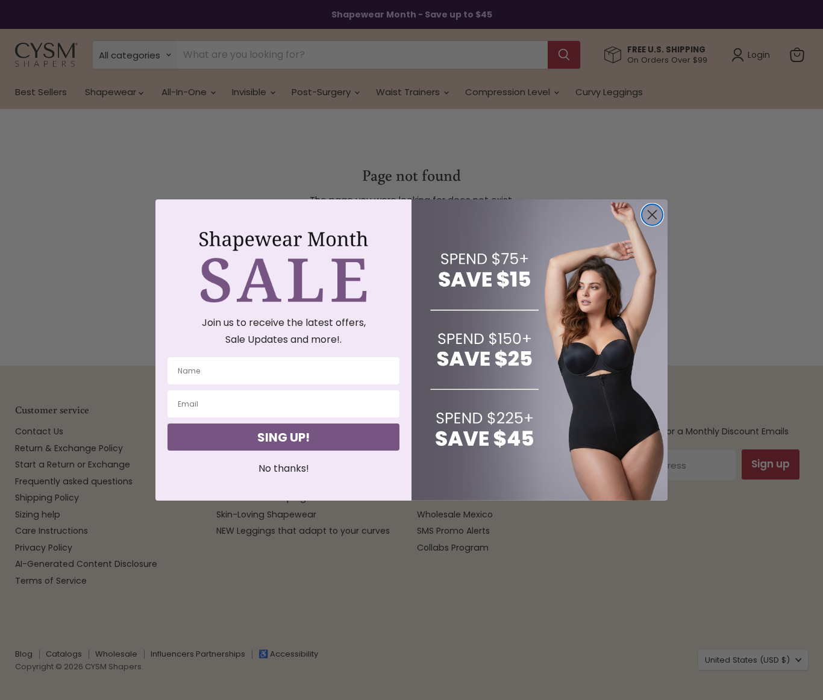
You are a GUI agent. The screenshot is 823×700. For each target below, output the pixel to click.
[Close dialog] (652, 214)
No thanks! (283, 468)
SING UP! (283, 437)
